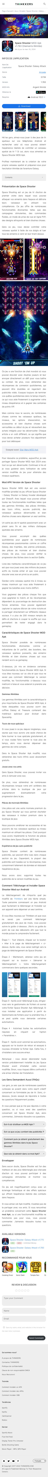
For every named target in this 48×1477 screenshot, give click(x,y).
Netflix (4, 1412)
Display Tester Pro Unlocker (12, 1441)
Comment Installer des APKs (13, 1391)
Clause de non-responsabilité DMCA (16, 1370)
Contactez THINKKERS (10, 1362)
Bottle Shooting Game (10, 1445)
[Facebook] (4, 1461)
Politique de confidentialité (12, 1366)
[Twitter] (9, 1461)
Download (24, 106)
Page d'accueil (7, 11)
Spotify (4, 1408)
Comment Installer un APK (12, 1387)
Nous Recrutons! (8, 1374)
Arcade (22, 11)
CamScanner (7, 1416)
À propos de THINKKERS (11, 1358)
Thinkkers (18, 899)
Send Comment (36, 1338)
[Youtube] (13, 1461)
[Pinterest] (18, 1461)
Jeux (16, 11)
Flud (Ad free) (7, 1437)
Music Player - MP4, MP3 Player (14, 1449)
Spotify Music (7, 1433)
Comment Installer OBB (11, 1395)
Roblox (4, 1420)
